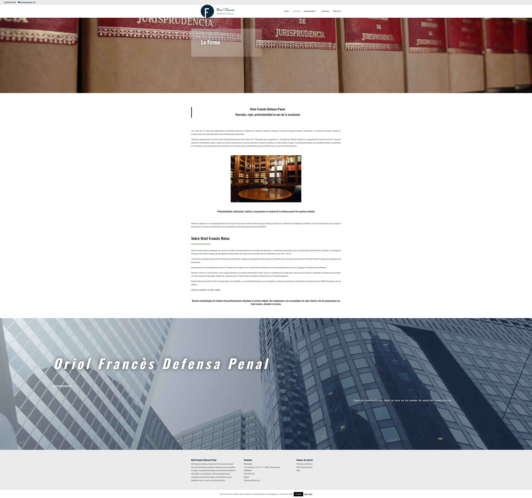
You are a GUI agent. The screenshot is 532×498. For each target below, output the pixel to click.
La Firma (296, 11)
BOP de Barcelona (304, 467)
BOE (298, 470)
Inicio (286, 11)
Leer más (308, 494)
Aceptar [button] (298, 494)
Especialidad (309, 11)
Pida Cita (337, 11)
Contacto (325, 11)
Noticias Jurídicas (304, 464)
